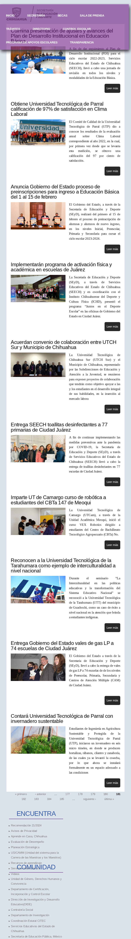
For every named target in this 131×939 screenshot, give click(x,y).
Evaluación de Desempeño (27, 841)
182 (23, 799)
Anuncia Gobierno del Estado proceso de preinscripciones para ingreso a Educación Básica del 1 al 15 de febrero (65, 192)
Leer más (112, 88)
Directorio (41, 29)
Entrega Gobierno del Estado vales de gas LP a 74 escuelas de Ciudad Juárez (62, 645)
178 (80, 794)
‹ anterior (40, 794)
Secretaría (36, 15)
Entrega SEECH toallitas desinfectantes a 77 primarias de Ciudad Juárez (59, 427)
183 (36, 799)
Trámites (13, 29)
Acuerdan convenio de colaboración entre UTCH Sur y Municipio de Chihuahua (63, 344)
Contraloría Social (22, 909)
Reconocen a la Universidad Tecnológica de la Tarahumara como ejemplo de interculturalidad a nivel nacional (63, 565)
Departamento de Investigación (30, 915)
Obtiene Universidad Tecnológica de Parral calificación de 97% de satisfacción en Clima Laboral (59, 109)
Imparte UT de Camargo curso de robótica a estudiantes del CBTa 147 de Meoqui (58, 499)
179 (93, 794)
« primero (21, 794)
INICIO (10, 15)
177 (67, 794)
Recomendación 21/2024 (26, 825)
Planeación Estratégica (25, 847)
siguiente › (89, 799)
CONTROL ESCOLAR (77, 29)
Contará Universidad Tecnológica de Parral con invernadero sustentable (62, 718)
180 (105, 794)
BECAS (62, 15)
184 (49, 799)
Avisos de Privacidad (24, 831)
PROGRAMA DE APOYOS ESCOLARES (31, 42)
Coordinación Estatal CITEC (28, 920)
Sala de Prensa (92, 15)
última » (109, 799)
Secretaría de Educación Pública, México (36, 936)
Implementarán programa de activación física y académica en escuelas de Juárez (61, 267)
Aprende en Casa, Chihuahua (29, 836)
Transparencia (82, 42)
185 (62, 799)
